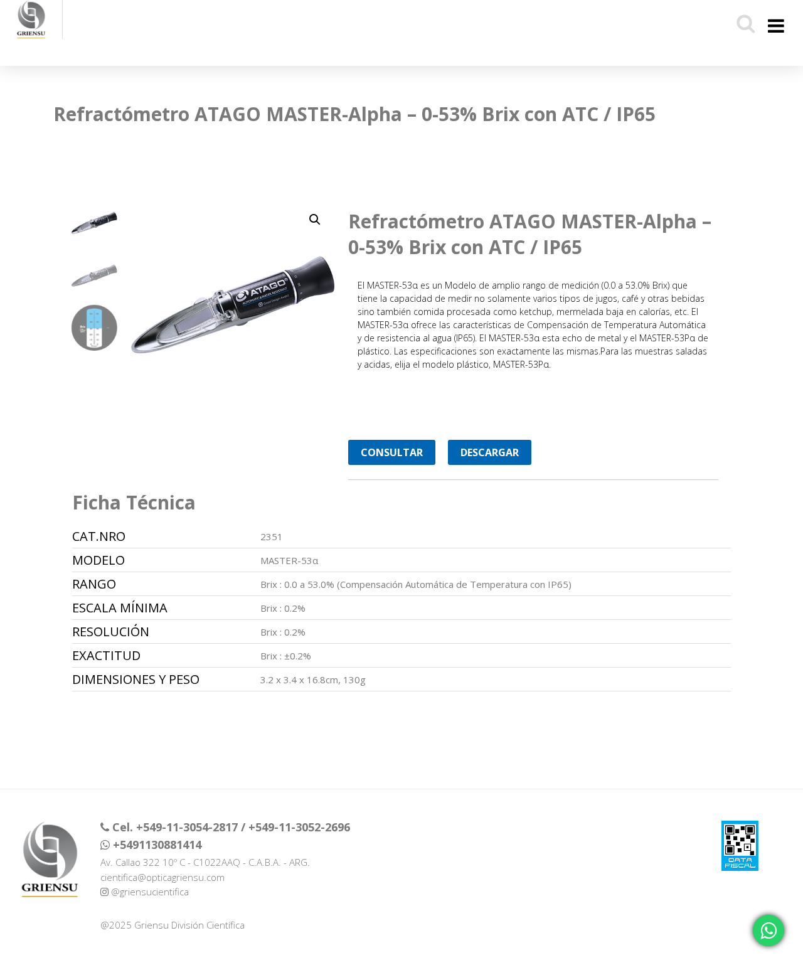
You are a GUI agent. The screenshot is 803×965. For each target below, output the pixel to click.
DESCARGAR (489, 452)
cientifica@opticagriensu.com (162, 877)
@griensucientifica (149, 891)
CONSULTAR (392, 452)
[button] (315, 219)
